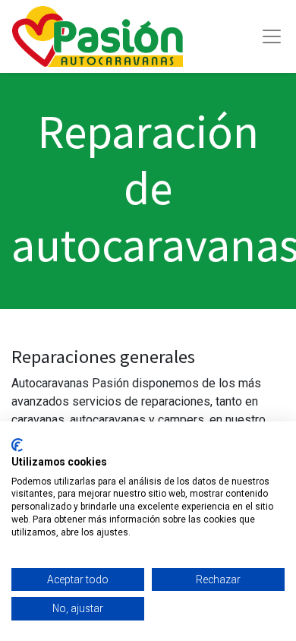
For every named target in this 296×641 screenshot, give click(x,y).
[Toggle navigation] (272, 36)
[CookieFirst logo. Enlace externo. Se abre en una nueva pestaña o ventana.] (17, 445)
